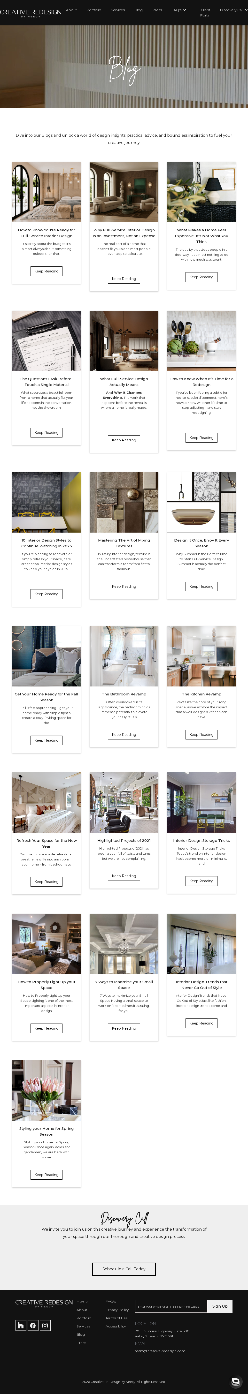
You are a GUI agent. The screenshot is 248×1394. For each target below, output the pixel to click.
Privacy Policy (117, 1309)
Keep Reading (46, 271)
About (71, 10)
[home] (30, 12)
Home (82, 1301)
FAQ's (111, 1301)
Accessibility (116, 1326)
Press (157, 10)
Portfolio (93, 10)
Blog (138, 10)
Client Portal (205, 12)
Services (118, 10)
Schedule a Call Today (124, 1269)
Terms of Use (117, 1318)
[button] (176, 9)
